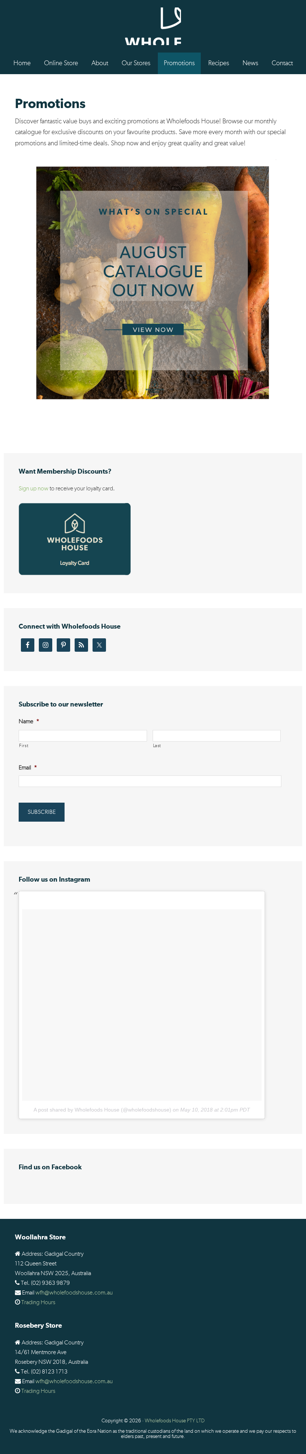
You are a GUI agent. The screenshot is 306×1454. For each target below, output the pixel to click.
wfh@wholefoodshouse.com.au (74, 1293)
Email (28, 768)
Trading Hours (38, 1302)
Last (157, 745)
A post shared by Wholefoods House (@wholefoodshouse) (102, 1110)
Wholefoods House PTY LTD (174, 1420)
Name (29, 721)
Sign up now (34, 488)
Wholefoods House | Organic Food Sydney (153, 26)
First (23, 745)
